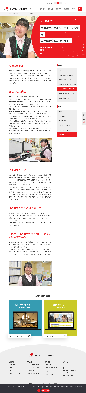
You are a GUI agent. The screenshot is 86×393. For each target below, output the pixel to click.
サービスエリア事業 (33, 365)
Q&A (64, 368)
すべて (60, 70)
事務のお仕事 (62, 134)
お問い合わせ (53, 383)
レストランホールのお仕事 (66, 130)
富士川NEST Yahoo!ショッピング (69, 371)
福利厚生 (48, 372)
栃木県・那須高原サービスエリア (67, 84)
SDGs (73, 9)
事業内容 (50, 9)
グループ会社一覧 (15, 373)
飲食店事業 (31, 370)
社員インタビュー (24, 14)
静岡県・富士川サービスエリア (67, 75)
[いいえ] (84, 388)
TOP (10, 14)
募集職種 (48, 365)
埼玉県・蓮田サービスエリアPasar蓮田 (66, 99)
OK (39, 390)
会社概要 (12, 367)
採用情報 (58, 9)
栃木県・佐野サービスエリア (66, 89)
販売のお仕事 (62, 121)
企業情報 (42, 9)
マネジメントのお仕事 (64, 125)
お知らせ (66, 9)
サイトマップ (43, 383)
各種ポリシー (33, 383)
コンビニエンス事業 (33, 367)
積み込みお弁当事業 (33, 373)
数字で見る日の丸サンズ (52, 368)
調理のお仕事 (62, 116)
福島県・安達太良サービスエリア (67, 79)
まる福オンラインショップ (69, 375)
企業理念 (12, 365)
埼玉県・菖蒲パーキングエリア (67, 93)
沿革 (11, 370)
